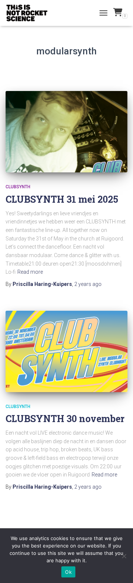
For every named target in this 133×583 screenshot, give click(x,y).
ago (88, 284)
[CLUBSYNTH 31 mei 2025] (66, 131)
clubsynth (18, 186)
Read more (30, 272)
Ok (68, 572)
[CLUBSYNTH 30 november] (66, 351)
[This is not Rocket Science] (30, 13)
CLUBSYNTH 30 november (65, 418)
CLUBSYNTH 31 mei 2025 (62, 199)
